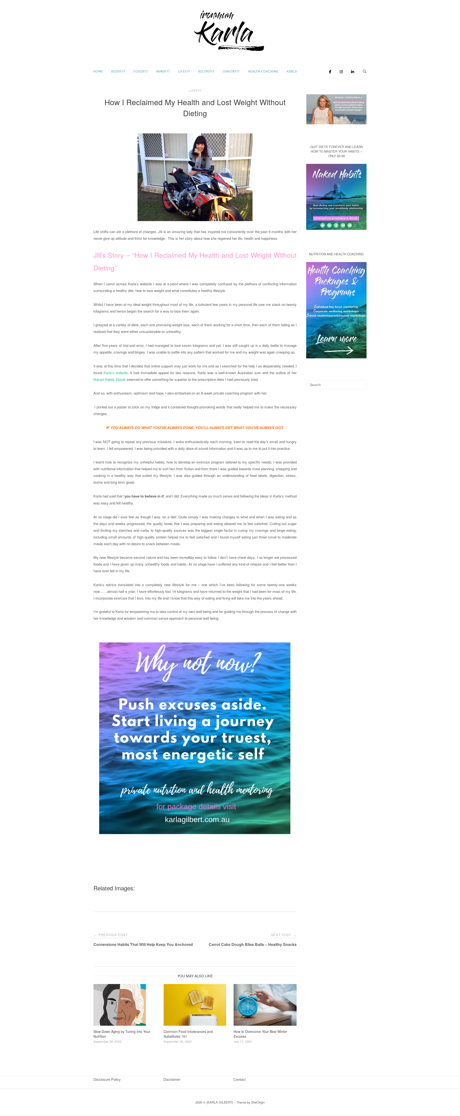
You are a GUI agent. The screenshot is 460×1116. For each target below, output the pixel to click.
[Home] (230, 51)
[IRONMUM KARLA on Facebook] (328, 71)
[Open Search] (364, 71)
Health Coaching (263, 71)
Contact (239, 1079)
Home (98, 71)
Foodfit (140, 71)
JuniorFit (231, 71)
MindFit (163, 71)
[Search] (361, 382)
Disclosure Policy (107, 1079)
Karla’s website (116, 372)
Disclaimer (171, 1079)
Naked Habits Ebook (109, 379)
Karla (292, 71)
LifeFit (184, 71)
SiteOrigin (258, 1102)
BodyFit (118, 71)
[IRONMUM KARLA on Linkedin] (351, 71)
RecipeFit (206, 71)
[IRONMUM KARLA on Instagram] (340, 71)
